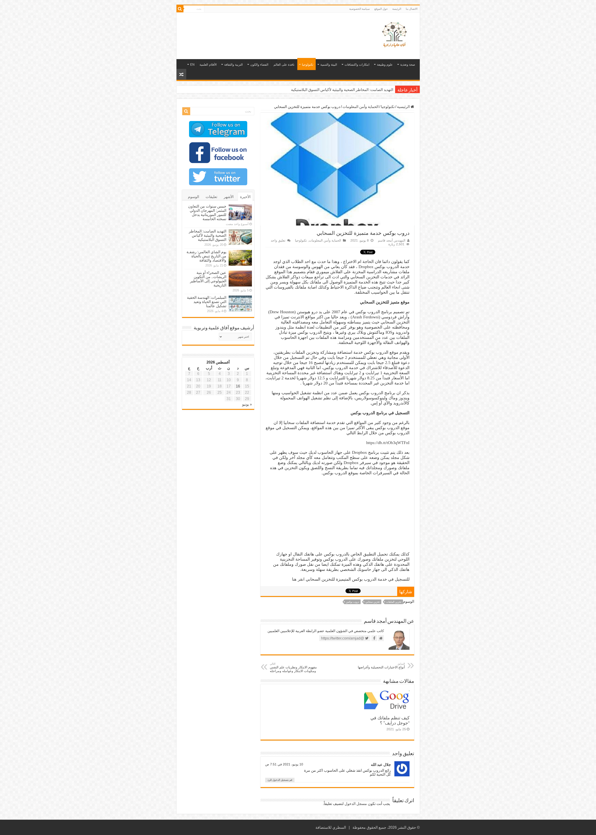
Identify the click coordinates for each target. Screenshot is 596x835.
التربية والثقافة (233, 64)
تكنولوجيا (307, 64)
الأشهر (229, 197)
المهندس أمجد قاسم (391, 240)
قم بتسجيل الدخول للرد (280, 779)
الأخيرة (245, 197)
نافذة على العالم (284, 64)
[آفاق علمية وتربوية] (395, 34)
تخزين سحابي (373, 601)
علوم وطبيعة (385, 64)
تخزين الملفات (393, 601)
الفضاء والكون (259, 64)
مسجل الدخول (356, 804)
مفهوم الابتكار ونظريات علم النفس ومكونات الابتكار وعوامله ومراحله (293, 667)
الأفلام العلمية (208, 64)
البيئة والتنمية (328, 64)
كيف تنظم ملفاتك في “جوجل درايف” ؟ (390, 720)
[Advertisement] (264, 27)
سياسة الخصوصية (359, 8)
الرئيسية (404, 107)
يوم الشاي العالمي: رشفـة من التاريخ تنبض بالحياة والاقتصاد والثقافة (206, 256)
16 (238, 386)
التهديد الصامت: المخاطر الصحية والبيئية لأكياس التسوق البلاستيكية (342, 90)
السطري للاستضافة (330, 827)
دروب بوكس (352, 601)
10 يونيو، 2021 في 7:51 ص (284, 764)
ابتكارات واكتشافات (357, 64)
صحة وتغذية (407, 64)
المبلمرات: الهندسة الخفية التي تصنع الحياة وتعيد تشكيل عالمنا (206, 302)
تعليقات (211, 197)
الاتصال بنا (411, 8)
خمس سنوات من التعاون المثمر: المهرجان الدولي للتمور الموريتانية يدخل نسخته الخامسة (207, 212)
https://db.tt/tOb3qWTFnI (388, 442)
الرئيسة (396, 8)
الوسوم (193, 197)
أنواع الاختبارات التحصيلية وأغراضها (381, 665)
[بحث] (179, 8)
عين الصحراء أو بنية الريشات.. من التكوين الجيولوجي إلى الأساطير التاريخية (208, 279)
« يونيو (247, 404)
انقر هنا (298, 579)
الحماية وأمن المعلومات (360, 107)
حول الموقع (381, 8)
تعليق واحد (278, 240)
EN (192, 64)
